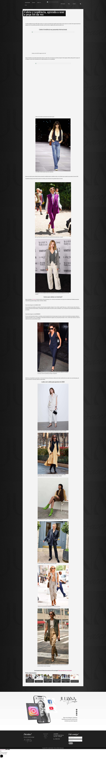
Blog (69, 3)
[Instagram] (76, 709)
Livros (26, 5)
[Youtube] (76, 715)
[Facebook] (76, 711)
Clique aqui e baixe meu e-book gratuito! (65, 670)
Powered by (2, 749)
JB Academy (34, 299)
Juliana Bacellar (27, 2)
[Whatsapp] (76, 713)
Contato (74, 3)
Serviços (33, 2)
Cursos (38, 2)
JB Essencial (63, 3)
